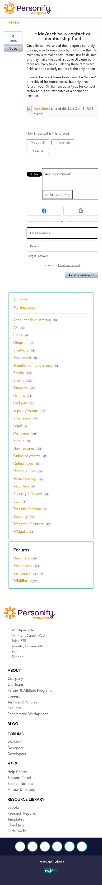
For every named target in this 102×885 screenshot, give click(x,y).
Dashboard (22, 357)
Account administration (32, 319)
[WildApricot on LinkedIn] (45, 846)
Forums (19, 395)
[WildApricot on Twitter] (32, 846)
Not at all (40, 142)
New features (24, 448)
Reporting (21, 485)
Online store (23, 463)
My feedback (24, 307)
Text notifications (27, 508)
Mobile (18, 440)
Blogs (17, 334)
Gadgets (20, 402)
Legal (17, 425)
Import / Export (26, 410)
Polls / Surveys (25, 478)
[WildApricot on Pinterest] (69, 846)
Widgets (20, 531)
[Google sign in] (80, 211)
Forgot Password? (39, 256)
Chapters (20, 342)
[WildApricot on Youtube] (57, 846)
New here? (62, 265)
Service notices (26, 573)
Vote (13, 48)
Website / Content (28, 523)
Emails (18, 372)
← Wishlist (11, 22)
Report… (40, 113)
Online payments (26, 455)
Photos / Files (24, 470)
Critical (41, 151)
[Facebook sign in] (44, 211)
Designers (21, 557)
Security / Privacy (27, 493)
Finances (20, 387)
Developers (22, 565)
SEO (16, 501)
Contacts (20, 349)
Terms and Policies (51, 862)
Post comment (81, 274)
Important (65, 142)
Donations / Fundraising (33, 365)
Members (21, 433)
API (16, 327)
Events (18, 380)
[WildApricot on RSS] (82, 846)
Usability (20, 516)
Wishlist (21, 580)
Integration (22, 417)
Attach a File (60, 194)
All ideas (20, 299)
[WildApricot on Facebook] (20, 846)
